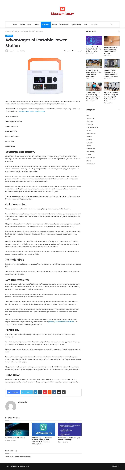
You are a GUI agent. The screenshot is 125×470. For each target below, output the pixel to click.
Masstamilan (91, 164)
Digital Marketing (76, 24)
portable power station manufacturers (32, 111)
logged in (16, 456)
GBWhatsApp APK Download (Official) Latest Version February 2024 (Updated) (42, 439)
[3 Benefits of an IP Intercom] (17, 429)
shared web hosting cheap (35, 466)
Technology (45, 24)
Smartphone (91, 148)
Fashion (54, 24)
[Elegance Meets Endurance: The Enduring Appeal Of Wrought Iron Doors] (112, 63)
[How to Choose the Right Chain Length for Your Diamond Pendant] (112, 41)
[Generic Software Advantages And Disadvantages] (70, 429)
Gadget (89, 139)
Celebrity (90, 124)
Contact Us (115, 466)
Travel (89, 161)
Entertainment (63, 24)
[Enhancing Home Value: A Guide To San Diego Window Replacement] (94, 63)
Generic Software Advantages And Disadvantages (69, 439)
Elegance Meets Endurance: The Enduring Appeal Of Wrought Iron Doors (111, 73)
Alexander (12, 51)
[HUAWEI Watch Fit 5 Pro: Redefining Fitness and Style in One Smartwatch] (94, 86)
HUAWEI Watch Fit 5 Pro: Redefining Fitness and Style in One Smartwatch (93, 96)
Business (36, 24)
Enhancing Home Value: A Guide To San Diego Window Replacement (93, 73)
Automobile (90, 118)
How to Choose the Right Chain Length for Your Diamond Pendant (110, 51)
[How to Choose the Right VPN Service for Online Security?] (94, 40)
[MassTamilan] (62, 11)
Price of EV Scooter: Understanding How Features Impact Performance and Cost (111, 97)
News (29, 24)
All (88, 115)
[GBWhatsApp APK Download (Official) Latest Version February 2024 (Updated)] (43, 429)
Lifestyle (22, 24)
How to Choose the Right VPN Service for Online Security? (93, 49)
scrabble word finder (31, 466)
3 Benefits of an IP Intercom (15, 438)
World (85, 24)
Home (15, 24)
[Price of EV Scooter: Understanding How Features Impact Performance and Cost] (112, 86)
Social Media (91, 157)
